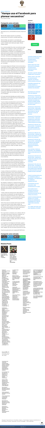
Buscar (29, 49)
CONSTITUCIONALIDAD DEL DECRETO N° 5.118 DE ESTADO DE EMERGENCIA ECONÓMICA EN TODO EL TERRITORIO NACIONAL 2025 (38, 291)
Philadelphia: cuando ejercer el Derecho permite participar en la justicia (26, 293)
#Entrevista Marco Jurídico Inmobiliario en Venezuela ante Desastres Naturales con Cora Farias (27, 310)
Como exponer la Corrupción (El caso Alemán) (6, 393)
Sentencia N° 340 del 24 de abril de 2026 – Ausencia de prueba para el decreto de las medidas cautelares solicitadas (34, 158)
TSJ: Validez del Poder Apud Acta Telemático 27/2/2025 (38, 296)
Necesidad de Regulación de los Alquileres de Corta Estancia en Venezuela (6, 402)
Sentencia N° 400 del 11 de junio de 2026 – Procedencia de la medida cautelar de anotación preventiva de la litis (34, 127)
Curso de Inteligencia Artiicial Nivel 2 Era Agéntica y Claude (6, 271)
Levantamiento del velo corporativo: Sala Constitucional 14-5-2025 (34, 185)
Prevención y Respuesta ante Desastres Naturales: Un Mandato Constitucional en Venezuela (5, 409)
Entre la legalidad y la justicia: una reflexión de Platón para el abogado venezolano (27, 271)
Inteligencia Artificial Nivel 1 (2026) (5, 308)
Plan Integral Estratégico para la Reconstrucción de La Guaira (6, 389)
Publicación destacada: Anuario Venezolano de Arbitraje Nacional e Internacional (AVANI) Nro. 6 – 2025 (16, 290)
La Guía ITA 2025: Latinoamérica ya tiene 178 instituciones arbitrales (16, 283)
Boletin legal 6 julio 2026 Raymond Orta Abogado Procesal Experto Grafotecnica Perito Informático (33, 67)
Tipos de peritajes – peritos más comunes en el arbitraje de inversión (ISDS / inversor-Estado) (16, 297)
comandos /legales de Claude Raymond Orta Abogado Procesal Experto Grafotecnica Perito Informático (34, 59)
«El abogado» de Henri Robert (26, 276)
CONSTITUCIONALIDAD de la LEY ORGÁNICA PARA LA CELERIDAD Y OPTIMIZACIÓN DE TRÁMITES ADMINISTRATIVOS (35, 178)
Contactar (35, 44)
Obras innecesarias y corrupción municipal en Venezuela (6, 397)
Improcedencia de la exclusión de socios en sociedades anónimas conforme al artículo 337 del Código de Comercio (34, 191)
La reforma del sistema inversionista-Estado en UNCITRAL (15, 271)
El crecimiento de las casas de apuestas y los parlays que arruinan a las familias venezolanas (5, 374)
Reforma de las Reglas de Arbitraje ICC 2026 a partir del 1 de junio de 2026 (16, 277)
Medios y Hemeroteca (5, 11)
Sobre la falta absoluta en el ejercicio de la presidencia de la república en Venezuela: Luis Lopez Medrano (5, 382)
